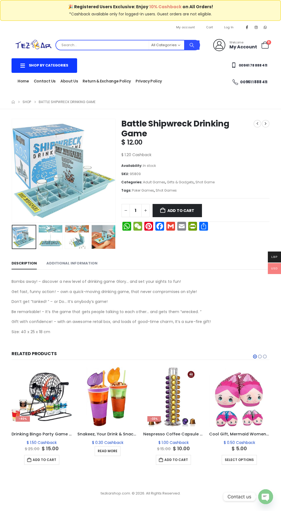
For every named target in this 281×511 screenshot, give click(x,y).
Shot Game (205, 182)
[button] (13, 171)
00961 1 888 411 (253, 82)
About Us (69, 81)
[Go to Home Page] (13, 102)
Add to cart (180, 210)
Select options (239, 459)
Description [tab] (24, 263)
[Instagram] (256, 27)
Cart (209, 27)
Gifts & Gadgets (180, 182)
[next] (265, 124)
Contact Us (45, 81)
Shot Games (166, 190)
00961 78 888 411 (252, 65)
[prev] (257, 124)
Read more (107, 451)
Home (23, 81)
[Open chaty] (265, 496)
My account (185, 27)
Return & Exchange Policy (107, 81)
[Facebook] (247, 27)
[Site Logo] (33, 45)
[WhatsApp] (265, 27)
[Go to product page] (107, 397)
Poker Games (143, 190)
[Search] (191, 45)
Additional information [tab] (71, 263)
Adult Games (154, 182)
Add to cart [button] (44, 459)
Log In (229, 27)
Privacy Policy (149, 81)
